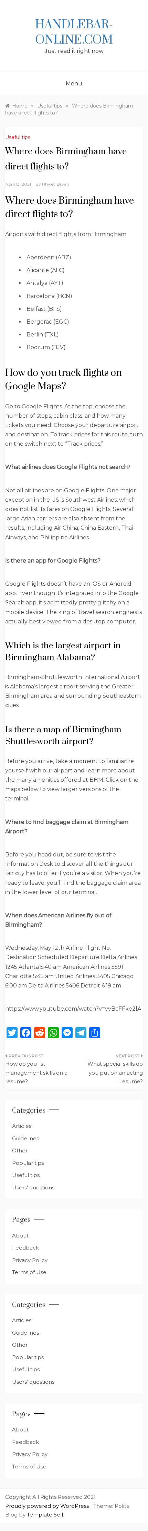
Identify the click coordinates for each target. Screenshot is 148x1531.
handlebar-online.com (74, 32)
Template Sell (45, 1514)
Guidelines (25, 1138)
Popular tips (28, 1163)
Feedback (25, 1247)
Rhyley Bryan (55, 184)
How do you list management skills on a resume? (36, 1072)
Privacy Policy (29, 1260)
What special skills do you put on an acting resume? (115, 1072)
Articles (21, 1126)
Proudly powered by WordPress (47, 1506)
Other (20, 1150)
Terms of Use (29, 1272)
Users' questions (33, 1187)
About (20, 1235)
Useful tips (17, 137)
